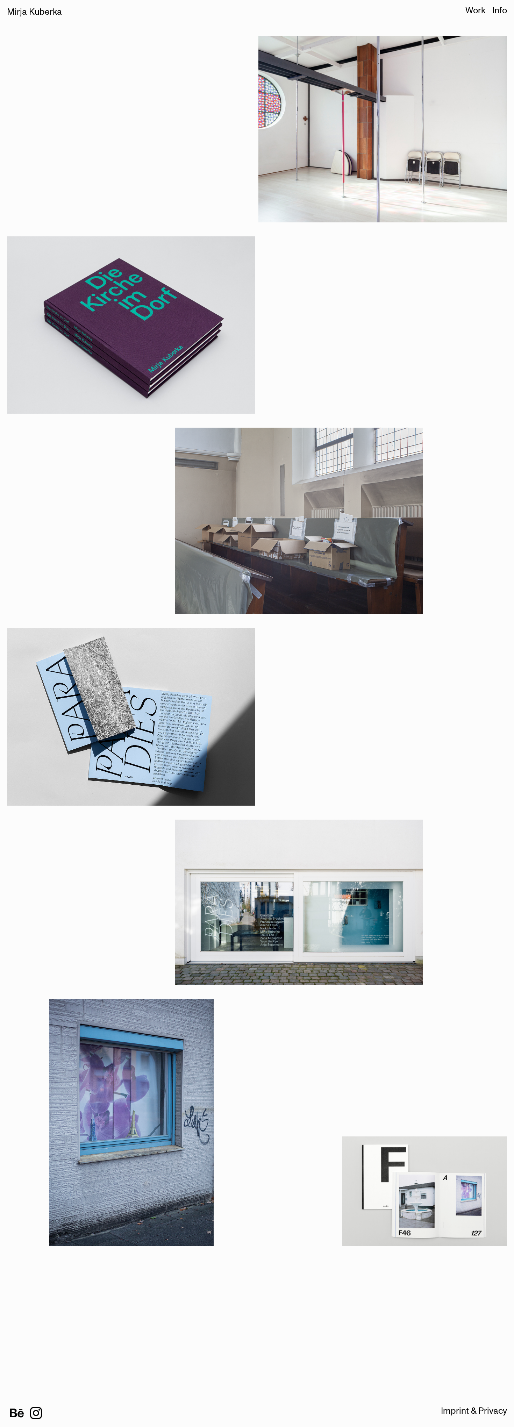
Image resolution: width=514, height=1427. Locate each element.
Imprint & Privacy (474, 1411)
